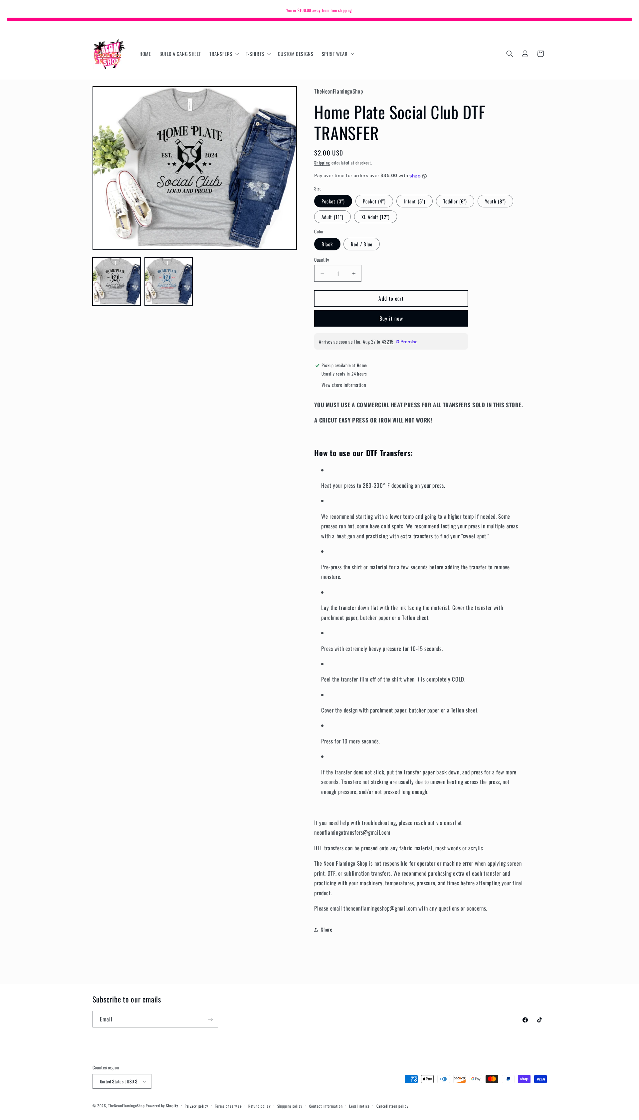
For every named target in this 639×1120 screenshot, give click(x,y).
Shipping (322, 162)
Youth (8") (495, 201)
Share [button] (326, 929)
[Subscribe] (210, 1019)
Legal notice (359, 1106)
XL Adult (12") (375, 216)
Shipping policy (290, 1106)
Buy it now (391, 319)
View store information (343, 385)
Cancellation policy (392, 1106)
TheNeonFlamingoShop (126, 1105)
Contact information (326, 1106)
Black (327, 244)
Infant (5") (414, 201)
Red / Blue (361, 244)
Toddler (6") (455, 201)
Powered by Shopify (162, 1105)
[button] (223, 53)
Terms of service (228, 1106)
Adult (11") (332, 216)
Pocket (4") (374, 201)
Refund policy (259, 1106)
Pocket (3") (333, 201)
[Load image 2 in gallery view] (168, 281)
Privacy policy (196, 1106)
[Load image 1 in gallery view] (117, 281)
